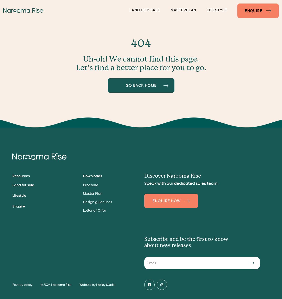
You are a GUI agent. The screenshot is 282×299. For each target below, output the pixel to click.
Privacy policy (22, 284)
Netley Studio (105, 284)
